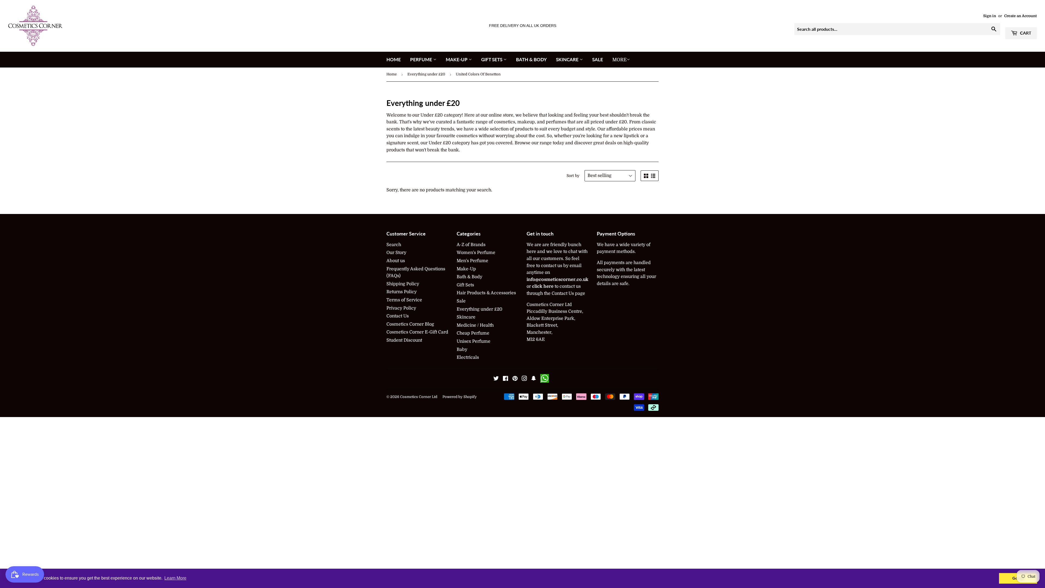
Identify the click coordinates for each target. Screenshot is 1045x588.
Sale (597, 59)
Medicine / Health (475, 325)
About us (395, 260)
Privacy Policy (401, 308)
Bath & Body (531, 59)
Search (393, 244)
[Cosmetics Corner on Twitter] (496, 379)
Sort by (573, 175)
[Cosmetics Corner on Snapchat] (533, 379)
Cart (1025, 32)
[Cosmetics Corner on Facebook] (505, 379)
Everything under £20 (426, 74)
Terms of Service (404, 300)
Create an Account (1020, 16)
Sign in (989, 16)
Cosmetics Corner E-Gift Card (417, 332)
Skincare (568, 59)
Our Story (396, 252)
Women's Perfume (476, 252)
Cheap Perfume (473, 333)
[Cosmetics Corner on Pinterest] (515, 379)
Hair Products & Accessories (486, 292)
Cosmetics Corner (415, 397)
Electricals (468, 357)
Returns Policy (401, 291)
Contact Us (397, 316)
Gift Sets (492, 59)
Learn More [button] (175, 578)
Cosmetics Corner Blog (410, 324)
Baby (462, 349)
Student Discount (404, 340)
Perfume (421, 59)
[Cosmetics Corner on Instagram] (524, 379)
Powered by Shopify (459, 397)
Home (393, 59)
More (619, 59)
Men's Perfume (472, 260)
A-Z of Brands (471, 244)
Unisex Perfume (473, 341)
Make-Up (457, 59)
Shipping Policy (402, 283)
